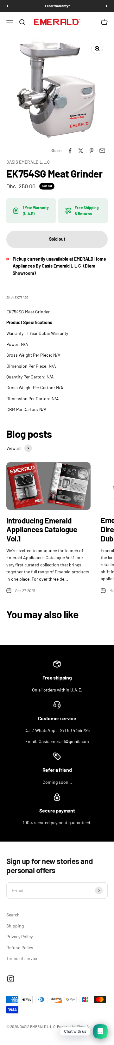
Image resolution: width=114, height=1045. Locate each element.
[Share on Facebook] (70, 150)
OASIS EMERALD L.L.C (28, 162)
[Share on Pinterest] (91, 150)
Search (13, 914)
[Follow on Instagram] (10, 979)
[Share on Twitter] (80, 150)
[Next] (106, 6)
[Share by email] (102, 150)
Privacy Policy (19, 936)
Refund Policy (19, 947)
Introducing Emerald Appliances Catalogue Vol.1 (41, 529)
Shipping (15, 925)
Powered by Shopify (73, 1026)
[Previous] (7, 6)
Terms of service (22, 958)
